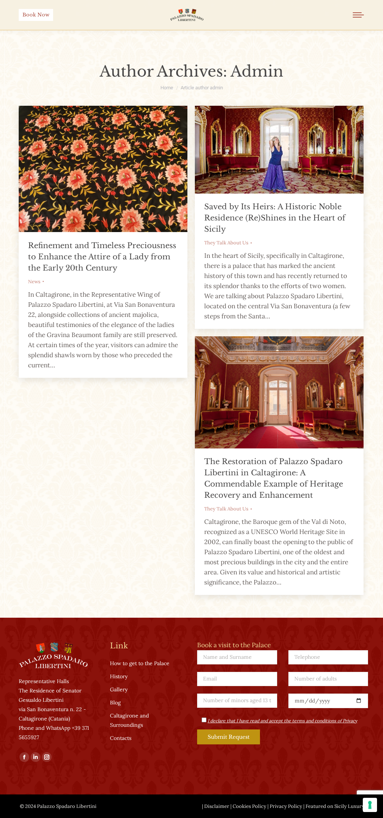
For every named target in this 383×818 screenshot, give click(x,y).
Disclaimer (216, 806)
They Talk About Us (226, 243)
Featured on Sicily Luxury (335, 806)
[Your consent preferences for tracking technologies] (370, 805)
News (34, 281)
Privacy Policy (286, 806)
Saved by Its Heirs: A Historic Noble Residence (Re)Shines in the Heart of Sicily (274, 218)
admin (257, 71)
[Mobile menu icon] (358, 15)
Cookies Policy (249, 806)
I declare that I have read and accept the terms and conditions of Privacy (282, 720)
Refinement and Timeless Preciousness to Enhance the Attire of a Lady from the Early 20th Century (102, 256)
